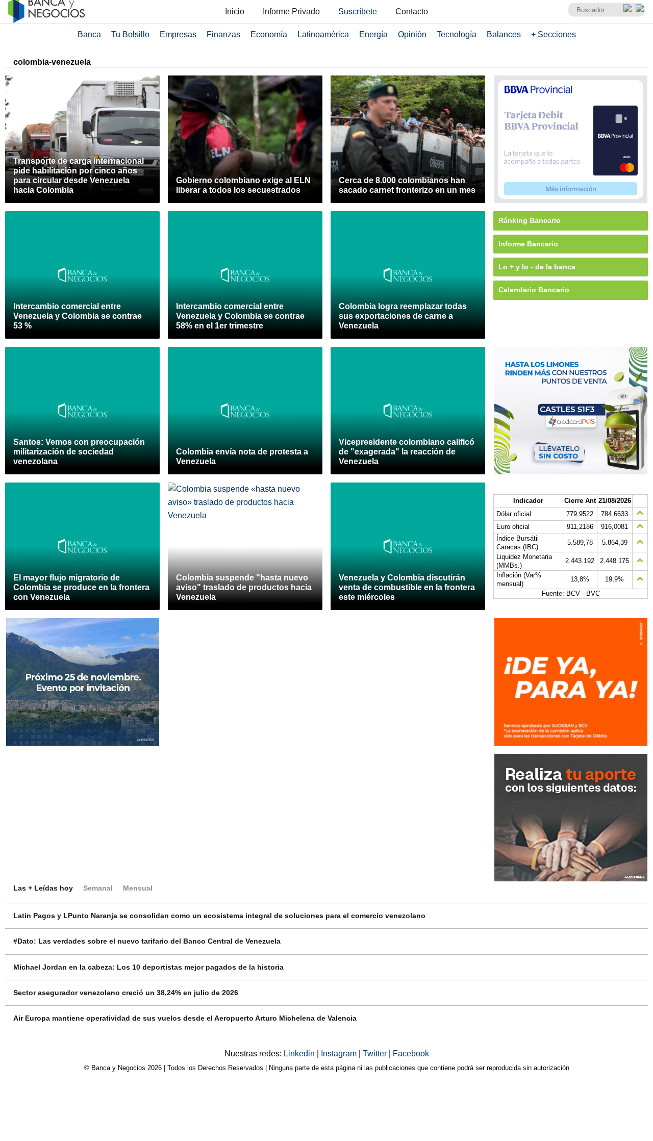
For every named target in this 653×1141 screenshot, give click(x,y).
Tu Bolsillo (130, 34)
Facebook (411, 1053)
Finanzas (223, 34)
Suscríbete (357, 11)
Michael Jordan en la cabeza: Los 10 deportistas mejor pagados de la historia (148, 967)
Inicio (234, 11)
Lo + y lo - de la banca (536, 267)
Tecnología (456, 34)
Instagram (340, 1053)
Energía (373, 34)
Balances (504, 34)
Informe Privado (291, 11)
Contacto (411, 11)
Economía (268, 34)
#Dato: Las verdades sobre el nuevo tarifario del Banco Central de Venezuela (147, 941)
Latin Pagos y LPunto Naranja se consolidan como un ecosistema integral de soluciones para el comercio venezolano (219, 915)
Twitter (376, 1053)
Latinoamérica (323, 34)
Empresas (178, 34)
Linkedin (300, 1053)
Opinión (412, 34)
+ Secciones (553, 34)
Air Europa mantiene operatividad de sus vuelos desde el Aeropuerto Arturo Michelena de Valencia (185, 1018)
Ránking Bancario (529, 220)
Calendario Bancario (533, 290)
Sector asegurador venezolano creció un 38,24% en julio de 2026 (125, 992)
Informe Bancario (528, 244)
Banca (89, 34)
